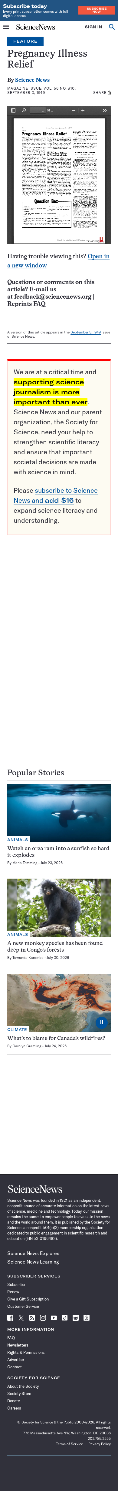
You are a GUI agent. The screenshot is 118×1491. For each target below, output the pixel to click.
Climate (17, 1029)
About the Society (23, 1386)
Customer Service (23, 1306)
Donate (13, 1400)
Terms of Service (69, 1444)
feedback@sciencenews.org (52, 297)
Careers (14, 1408)
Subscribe (16, 1284)
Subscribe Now (97, 10)
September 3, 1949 (85, 332)
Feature (25, 41)
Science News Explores (33, 1253)
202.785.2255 (99, 1438)
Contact (14, 1366)
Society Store (19, 1393)
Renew (13, 1291)
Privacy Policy (99, 1444)
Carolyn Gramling (26, 1046)
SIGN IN (93, 27)
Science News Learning (33, 1262)
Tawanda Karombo (28, 957)
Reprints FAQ (26, 304)
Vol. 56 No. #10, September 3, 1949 (41, 90)
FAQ (11, 1337)
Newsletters (17, 1345)
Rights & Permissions (26, 1352)
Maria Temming (25, 862)
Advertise (15, 1359)
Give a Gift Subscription (28, 1299)
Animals (17, 839)
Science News (32, 80)
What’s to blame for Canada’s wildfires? (56, 1038)
